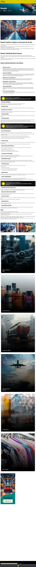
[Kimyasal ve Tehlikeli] (18, 333)
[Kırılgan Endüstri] (18, 412)
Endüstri (4, 10)
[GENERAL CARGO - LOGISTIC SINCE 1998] (3, 2)
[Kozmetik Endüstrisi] (18, 293)
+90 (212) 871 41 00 (8, 501)
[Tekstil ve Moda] (18, 452)
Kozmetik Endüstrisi (6, 310)
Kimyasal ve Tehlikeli (6, 350)
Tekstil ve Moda (5, 469)
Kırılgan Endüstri (5, 429)
